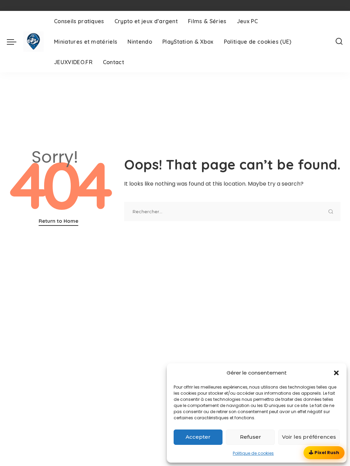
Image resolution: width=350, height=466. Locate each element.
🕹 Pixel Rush (324, 452)
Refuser (250, 437)
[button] (336, 372)
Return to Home (58, 221)
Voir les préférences (309, 437)
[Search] (339, 41)
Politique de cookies (253, 453)
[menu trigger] (15, 41)
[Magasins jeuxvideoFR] (33, 41)
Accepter (198, 437)
